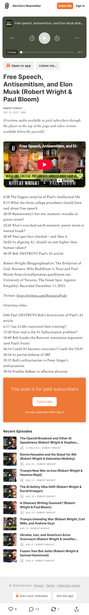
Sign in (80, 6)
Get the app (65, 596)
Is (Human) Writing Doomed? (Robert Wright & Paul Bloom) (47, 505)
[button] (12, 38)
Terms (50, 585)
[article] (44, 443)
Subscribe (65, 6)
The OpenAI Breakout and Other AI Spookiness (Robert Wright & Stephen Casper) (48, 440)
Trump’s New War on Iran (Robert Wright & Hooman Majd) (51, 473)
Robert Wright (13, 108)
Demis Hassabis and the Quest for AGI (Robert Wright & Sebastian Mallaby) (48, 456)
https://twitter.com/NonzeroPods (42, 295)
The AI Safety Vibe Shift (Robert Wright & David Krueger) (51, 489)
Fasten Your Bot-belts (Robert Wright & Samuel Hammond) (49, 553)
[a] (10, 443)
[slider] (47, 52)
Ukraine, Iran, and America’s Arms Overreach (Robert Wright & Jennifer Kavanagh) (47, 537)
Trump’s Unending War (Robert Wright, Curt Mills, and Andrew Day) (52, 521)
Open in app (21, 65)
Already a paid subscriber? (44, 412)
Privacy (39, 585)
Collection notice (68, 585)
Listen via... (48, 65)
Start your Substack (33, 596)
